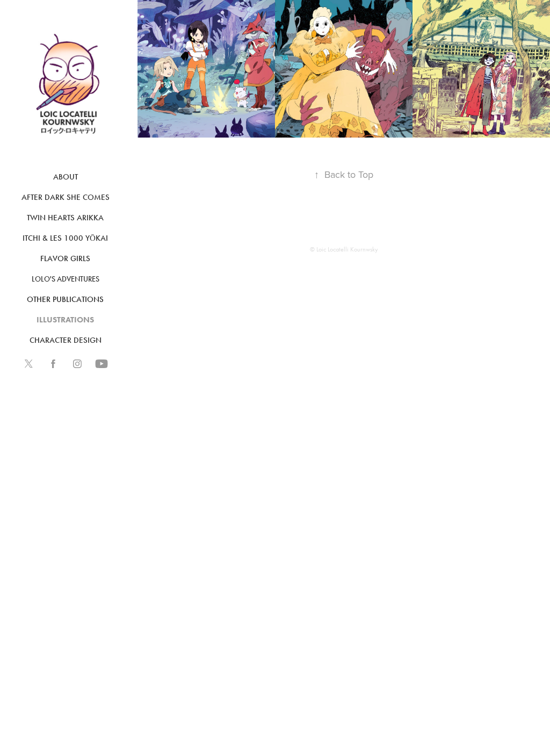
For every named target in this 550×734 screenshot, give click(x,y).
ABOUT (65, 177)
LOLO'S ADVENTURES (65, 279)
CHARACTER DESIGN (66, 340)
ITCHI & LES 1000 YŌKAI (65, 238)
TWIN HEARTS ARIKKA (65, 217)
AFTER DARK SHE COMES (65, 197)
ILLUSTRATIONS (65, 320)
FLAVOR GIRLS (65, 258)
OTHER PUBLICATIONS (65, 299)
